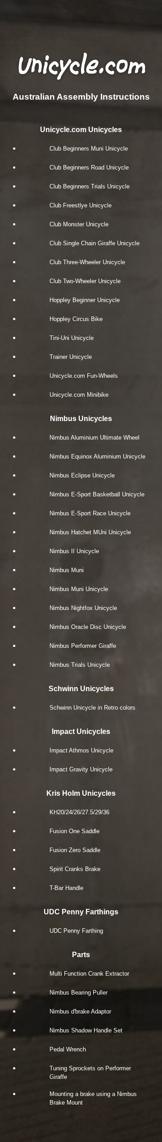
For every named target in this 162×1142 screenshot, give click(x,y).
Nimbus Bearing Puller (79, 992)
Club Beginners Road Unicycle (89, 167)
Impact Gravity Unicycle (81, 769)
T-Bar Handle (66, 888)
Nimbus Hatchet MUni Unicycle (90, 532)
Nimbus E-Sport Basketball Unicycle (97, 494)
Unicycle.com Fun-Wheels (84, 375)
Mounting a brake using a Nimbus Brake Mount (93, 1098)
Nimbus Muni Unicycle (79, 589)
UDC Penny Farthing (76, 930)
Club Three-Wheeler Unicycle (87, 262)
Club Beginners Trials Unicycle (90, 186)
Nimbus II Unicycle (74, 551)
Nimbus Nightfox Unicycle (83, 608)
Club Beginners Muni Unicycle (89, 148)
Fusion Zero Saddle (75, 850)
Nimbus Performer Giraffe (83, 645)
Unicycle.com (81, 65)
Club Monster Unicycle (79, 224)
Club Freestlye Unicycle (81, 205)
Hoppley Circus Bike (76, 319)
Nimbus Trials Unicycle (80, 664)
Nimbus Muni (67, 570)
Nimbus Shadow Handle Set (86, 1030)
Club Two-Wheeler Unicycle (85, 281)
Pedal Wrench (68, 1049)
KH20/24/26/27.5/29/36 (79, 812)
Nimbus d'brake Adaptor (80, 1011)
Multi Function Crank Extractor (89, 973)
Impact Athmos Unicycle (81, 750)
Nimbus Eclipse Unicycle (82, 475)
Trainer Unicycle (71, 356)
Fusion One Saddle (74, 831)
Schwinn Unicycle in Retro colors (92, 707)
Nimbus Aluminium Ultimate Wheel (95, 437)
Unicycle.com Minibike (79, 394)
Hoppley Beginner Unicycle (85, 300)
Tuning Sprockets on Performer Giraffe (90, 1072)
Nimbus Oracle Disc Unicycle (88, 627)
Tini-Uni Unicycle (72, 338)
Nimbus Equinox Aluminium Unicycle (97, 456)
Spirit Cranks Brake (75, 869)
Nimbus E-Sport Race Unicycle (90, 513)
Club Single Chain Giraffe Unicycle (95, 243)
